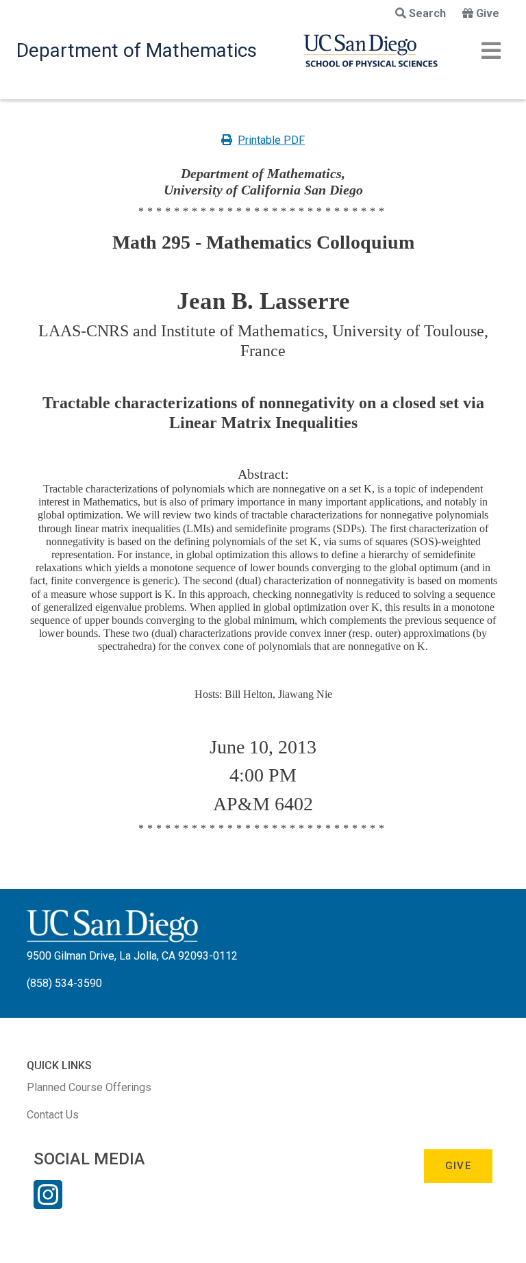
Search (427, 13)
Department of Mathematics (136, 50)
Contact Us (53, 1114)
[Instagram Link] (48, 1203)
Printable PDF (271, 140)
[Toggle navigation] (491, 50)
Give (487, 13)
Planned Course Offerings (89, 1087)
